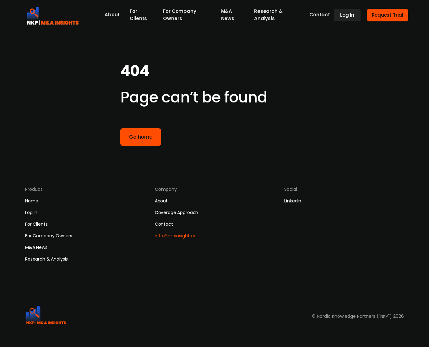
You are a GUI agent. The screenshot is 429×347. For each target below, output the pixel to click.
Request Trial (387, 15)
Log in (31, 212)
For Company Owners (179, 15)
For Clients (138, 15)
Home (31, 201)
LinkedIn (292, 201)
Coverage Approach (176, 212)
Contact (319, 14)
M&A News (227, 15)
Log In (347, 15)
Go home (140, 136)
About (112, 14)
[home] (54, 14)
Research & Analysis (268, 15)
